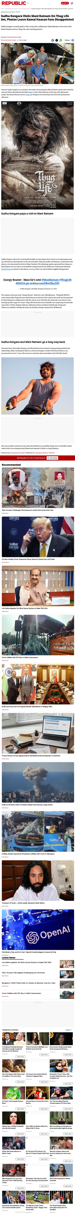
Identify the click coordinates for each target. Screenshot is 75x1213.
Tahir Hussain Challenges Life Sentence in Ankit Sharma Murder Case (27, 510)
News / (3, 8)
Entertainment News (8, 40)
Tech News (5, 955)
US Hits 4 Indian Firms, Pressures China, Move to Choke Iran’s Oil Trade (28, 559)
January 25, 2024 (51, 289)
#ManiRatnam (50, 279)
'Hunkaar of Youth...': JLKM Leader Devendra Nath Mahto (23, 903)
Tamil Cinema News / (25, 8)
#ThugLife (65, 279)
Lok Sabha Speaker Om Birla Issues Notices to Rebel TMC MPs (25, 608)
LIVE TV (65, 3)
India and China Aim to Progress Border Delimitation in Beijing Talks (27, 706)
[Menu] (71, 3)
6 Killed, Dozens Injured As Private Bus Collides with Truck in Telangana (28, 854)
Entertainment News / (11, 8)
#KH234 (20, 283)
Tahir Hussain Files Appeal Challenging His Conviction (23, 973)
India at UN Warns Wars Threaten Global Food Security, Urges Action (27, 805)
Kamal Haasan (6, 269)
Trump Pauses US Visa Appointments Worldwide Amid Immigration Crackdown (31, 756)
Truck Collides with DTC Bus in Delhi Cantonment (20, 657)
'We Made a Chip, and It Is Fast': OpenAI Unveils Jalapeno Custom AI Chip (29, 952)
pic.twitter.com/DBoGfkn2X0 (42, 283)
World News (5, 562)
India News (5, 513)
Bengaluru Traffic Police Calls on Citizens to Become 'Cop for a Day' (29, 983)
